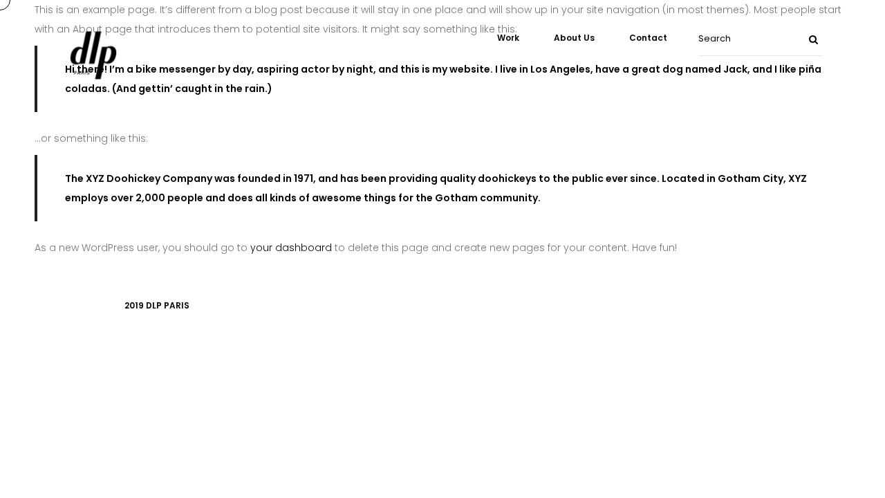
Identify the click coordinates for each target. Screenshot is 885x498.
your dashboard (291, 248)
